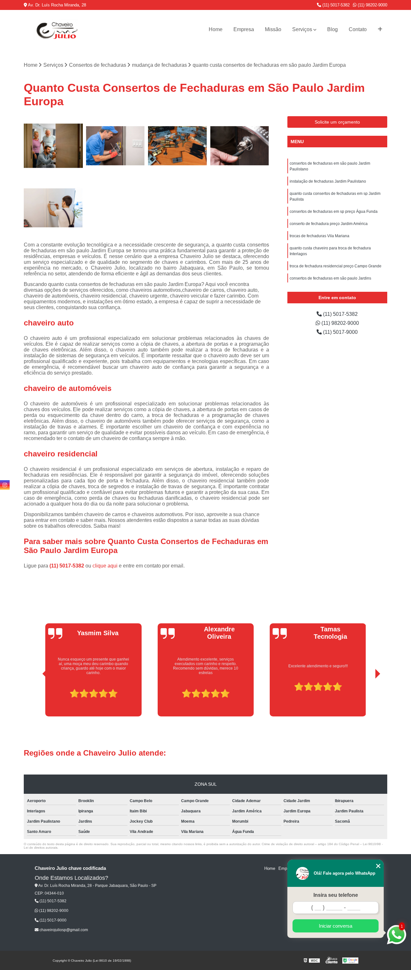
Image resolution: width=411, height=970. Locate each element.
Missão (273, 29)
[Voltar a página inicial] (56, 29)
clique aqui (105, 565)
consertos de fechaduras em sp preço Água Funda (334, 211)
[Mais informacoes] (380, 29)
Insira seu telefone (335, 895)
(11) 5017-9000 (340, 332)
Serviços (302, 29)
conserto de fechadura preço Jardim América (329, 223)
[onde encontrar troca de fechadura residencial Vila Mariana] (53, 145)
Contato (358, 29)
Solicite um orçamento (337, 122)
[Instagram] (5, 485)
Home (216, 29)
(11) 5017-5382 (335, 5)
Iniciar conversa (335, 926)
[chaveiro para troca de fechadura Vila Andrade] (177, 145)
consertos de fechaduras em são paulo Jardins (330, 278)
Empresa (243, 29)
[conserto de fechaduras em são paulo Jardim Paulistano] (115, 145)
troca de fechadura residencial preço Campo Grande (335, 266)
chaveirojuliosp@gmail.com (63, 930)
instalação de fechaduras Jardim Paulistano (328, 181)
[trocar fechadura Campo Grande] (239, 145)
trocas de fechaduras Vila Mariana (319, 236)
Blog (332, 29)
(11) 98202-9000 (371, 5)
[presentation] (36, 698)
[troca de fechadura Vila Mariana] (53, 208)
